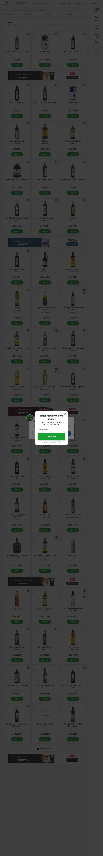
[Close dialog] (65, 413)
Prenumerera (51, 436)
